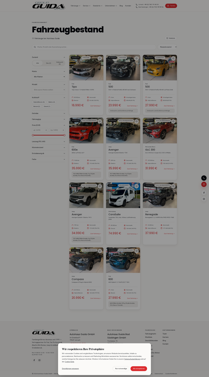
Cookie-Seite (69, 362)
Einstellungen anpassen (70, 368)
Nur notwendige (121, 368)
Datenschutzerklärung (132, 359)
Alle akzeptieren (139, 368)
